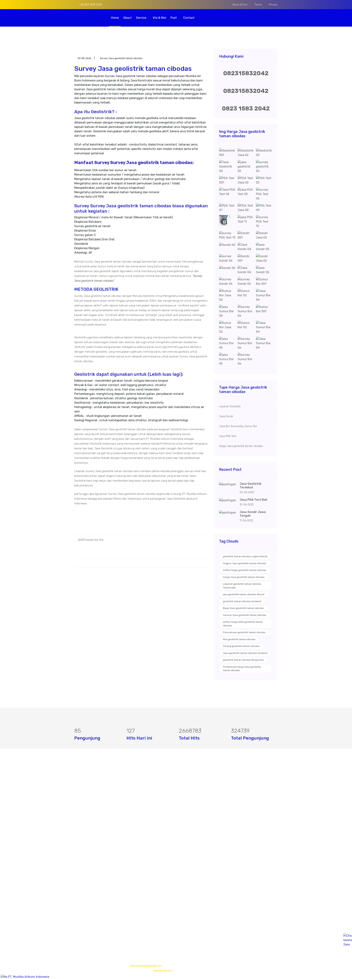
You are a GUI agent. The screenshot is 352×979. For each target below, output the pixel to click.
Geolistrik (150, 794)
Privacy (273, 4)
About (127, 17)
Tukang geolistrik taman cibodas (241, 646)
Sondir (148, 808)
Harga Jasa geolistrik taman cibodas (244, 577)
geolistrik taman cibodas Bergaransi (243, 659)
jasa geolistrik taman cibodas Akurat (243, 594)
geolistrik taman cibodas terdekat (242, 601)
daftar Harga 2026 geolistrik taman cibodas (243, 623)
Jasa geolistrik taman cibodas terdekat (245, 653)
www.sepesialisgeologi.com (145, 965)
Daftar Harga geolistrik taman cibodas (244, 570)
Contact (189, 17)
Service (141, 17)
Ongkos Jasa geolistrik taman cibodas (244, 563)
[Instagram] (87, 935)
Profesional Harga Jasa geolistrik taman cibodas (242, 668)
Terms (258, 4)
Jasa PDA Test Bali (253, 499)
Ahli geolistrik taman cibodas (239, 639)
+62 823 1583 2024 (90, 4)
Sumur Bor (151, 816)
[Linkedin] (93, 935)
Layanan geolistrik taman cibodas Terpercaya (242, 586)
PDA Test (150, 801)
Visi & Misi (159, 17)
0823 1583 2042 (246, 108)
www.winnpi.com (163, 970)
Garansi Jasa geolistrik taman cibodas (244, 615)
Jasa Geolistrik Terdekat (250, 485)
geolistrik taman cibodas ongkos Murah (245, 556)
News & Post (240, 4)
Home (115, 17)
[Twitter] (81, 935)
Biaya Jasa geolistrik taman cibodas (243, 608)
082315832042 (245, 73)
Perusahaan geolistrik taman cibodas (244, 632)
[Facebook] (75, 935)
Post (173, 17)
